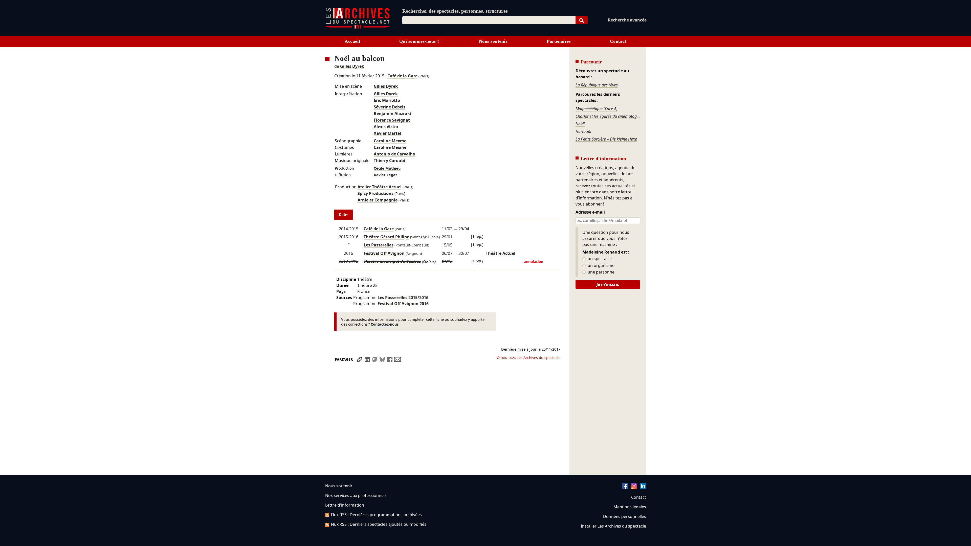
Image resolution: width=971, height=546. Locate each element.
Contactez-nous (385, 324)
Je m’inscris (608, 284)
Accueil (352, 41)
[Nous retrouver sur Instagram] (634, 487)
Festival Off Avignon (384, 253)
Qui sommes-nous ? (419, 41)
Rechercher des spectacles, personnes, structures (455, 11)
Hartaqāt (583, 131)
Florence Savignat (392, 120)
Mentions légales (629, 507)
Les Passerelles (378, 245)
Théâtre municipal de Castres (392, 261)
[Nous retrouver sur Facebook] (625, 487)
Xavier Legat (385, 174)
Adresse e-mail (590, 212)
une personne (600, 272)
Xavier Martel (387, 133)
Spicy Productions (375, 193)
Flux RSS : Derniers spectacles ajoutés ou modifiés (378, 524)
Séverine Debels (389, 107)
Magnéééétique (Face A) (596, 108)
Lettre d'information (344, 505)
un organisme (600, 265)
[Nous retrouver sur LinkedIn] (643, 487)
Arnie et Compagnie (378, 200)
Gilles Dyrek (352, 66)
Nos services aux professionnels (356, 495)
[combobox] (489, 20)
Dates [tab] (343, 214)
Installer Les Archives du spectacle (613, 526)
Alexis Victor (386, 126)
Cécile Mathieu (387, 168)
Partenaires (559, 41)
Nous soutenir (493, 41)
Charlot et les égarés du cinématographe (608, 116)
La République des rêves (597, 85)
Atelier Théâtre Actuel (380, 187)
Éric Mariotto (387, 100)
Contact (618, 41)
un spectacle (599, 259)
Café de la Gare (402, 76)
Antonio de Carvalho (394, 154)
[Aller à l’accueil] (357, 27)
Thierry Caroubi (389, 160)
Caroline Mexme (390, 141)
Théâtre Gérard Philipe (386, 237)
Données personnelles (624, 516)
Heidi (580, 124)
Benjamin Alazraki (392, 113)
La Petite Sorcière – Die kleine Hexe (606, 139)
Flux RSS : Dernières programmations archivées (376, 514)
